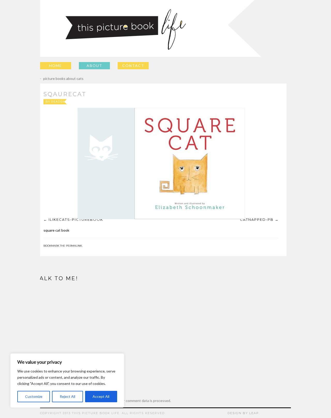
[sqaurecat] (161, 163)
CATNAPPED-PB (257, 219)
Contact (133, 65)
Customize (33, 396)
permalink (74, 245)
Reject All (67, 396)
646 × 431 (172, 101)
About (94, 65)
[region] (67, 380)
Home (55, 65)
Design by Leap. (244, 413)
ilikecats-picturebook (76, 219)
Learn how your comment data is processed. (135, 400)
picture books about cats (60, 78)
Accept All (101, 396)
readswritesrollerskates (76, 101)
